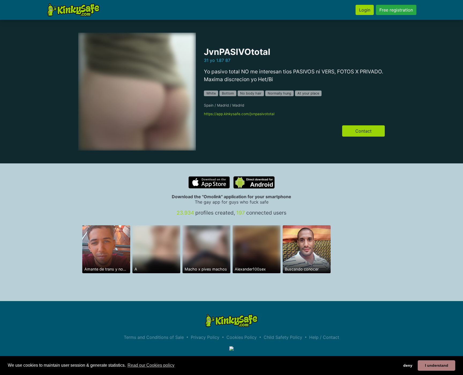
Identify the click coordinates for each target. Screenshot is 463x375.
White (211, 93)
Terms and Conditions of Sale (154, 337)
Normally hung (279, 93)
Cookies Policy (241, 337)
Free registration (396, 10)
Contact (363, 131)
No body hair (251, 93)
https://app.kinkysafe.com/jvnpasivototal (239, 114)
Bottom (228, 93)
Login (364, 10)
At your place (308, 93)
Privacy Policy (205, 337)
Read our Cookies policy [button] (151, 365)
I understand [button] (436, 365)
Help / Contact (324, 337)
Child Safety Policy (283, 337)
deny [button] (407, 365)
